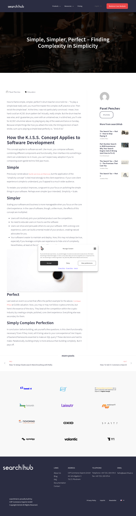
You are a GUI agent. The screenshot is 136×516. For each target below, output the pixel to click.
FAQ (55, 479)
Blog (55, 476)
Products (55, 6)
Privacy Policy (61, 268)
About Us (57, 473)
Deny (68, 263)
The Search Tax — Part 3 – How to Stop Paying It (109, 133)
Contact (57, 486)
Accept (49, 263)
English (97, 6)
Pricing (80, 6)
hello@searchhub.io (125, 473)
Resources (68, 6)
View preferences (87, 263)
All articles (106, 115)
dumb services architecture (39, 174)
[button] (95, 249)
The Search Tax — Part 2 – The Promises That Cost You (109, 163)
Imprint (76, 268)
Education (31, 92)
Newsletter (112, 500)
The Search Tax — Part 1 (109, 174)
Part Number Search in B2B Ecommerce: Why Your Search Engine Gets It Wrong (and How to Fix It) (108, 148)
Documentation (60, 483)
